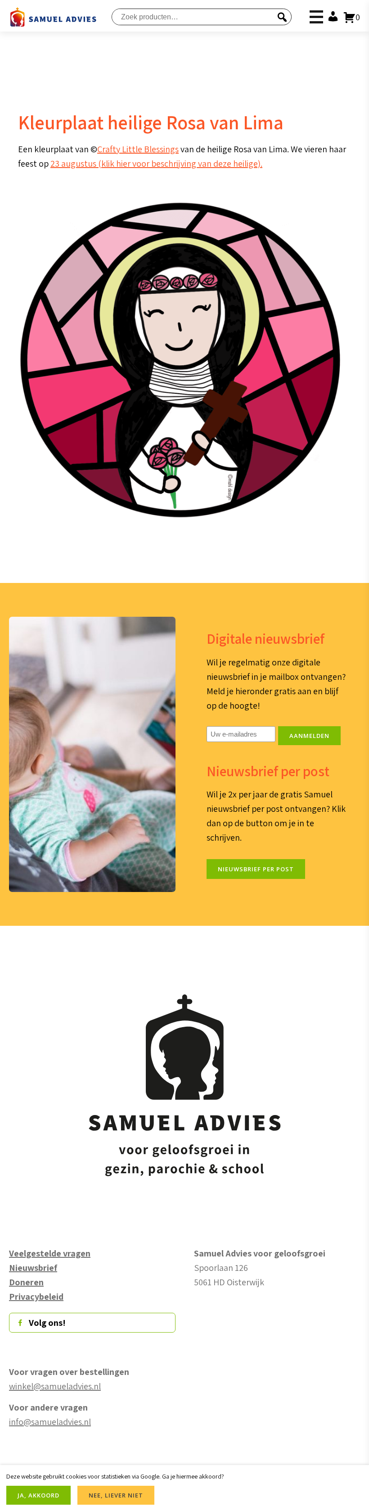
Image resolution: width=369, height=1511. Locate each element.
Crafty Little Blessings (138, 149)
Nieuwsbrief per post (256, 869)
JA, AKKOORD (38, 1495)
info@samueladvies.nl (50, 1422)
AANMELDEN (309, 736)
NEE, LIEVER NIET (116, 1495)
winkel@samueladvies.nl (55, 1386)
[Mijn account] (331, 17)
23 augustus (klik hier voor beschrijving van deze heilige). (156, 163)
